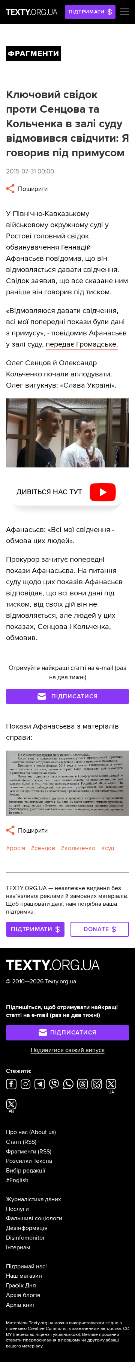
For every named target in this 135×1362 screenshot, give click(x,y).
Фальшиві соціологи (34, 1218)
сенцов (44, 848)
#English (17, 1180)
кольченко (80, 848)
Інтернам (18, 1247)
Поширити (32, 189)
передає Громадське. (82, 344)
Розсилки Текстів (29, 1161)
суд (109, 848)
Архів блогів (23, 1295)
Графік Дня (21, 1285)
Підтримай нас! (26, 1266)
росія (17, 848)
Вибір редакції (25, 1170)
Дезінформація (27, 1228)
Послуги (17, 1209)
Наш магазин (24, 1276)
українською (66, 1334)
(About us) (42, 1132)
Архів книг (20, 1305)
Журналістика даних (33, 1199)
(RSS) (29, 1142)
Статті (13, 1142)
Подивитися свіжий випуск (68, 1050)
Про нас (17, 1132)
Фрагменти (21, 1151)
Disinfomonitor (25, 1238)
